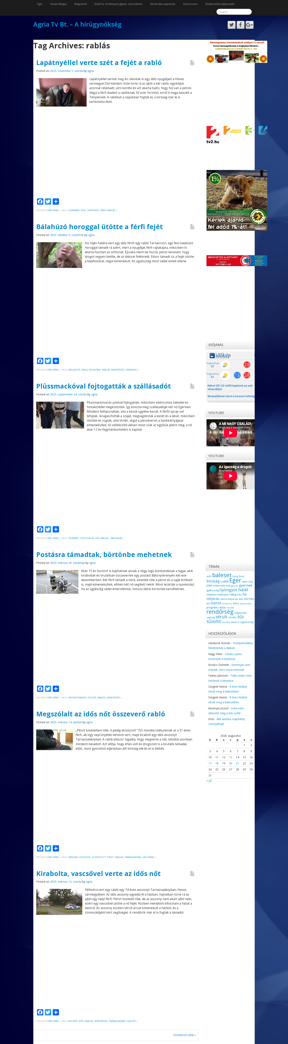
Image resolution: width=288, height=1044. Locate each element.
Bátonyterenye (77, 697)
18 (216, 763)
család (224, 581)
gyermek (245, 585)
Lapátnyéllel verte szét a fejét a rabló (99, 62)
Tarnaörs (131, 369)
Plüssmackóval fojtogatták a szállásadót (103, 385)
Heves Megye (58, 4)
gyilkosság (212, 590)
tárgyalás (116, 538)
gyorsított (99, 857)
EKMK (209, 585)
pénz (103, 210)
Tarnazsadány (132, 857)
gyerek (234, 585)
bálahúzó (74, 369)
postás (92, 697)
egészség (247, 581)
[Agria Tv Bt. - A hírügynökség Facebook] (241, 25)
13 (230, 757)
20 (230, 763)
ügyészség (247, 622)
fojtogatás (87, 538)
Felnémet (73, 538)
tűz (240, 617)
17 (210, 763)
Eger (40, 4)
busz (241, 576)
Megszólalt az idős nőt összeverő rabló (100, 713)
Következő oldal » (184, 1035)
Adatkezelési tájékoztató (220, 4)
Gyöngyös (228, 589)
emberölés (219, 585)
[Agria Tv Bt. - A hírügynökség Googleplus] (250, 25)
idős (83, 210)
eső (228, 585)
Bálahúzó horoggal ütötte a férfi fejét (99, 226)
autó (209, 576)
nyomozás (245, 603)
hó (245, 594)
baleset (222, 575)
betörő (72, 1021)
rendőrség (117, 369)
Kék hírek (53, 210)
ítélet (110, 857)
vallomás (148, 857)
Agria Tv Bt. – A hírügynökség (77, 24)
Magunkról (80, 4)
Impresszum (190, 4)
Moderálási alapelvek (162, 4)
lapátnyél (93, 210)
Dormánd (74, 210)
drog (84, 369)
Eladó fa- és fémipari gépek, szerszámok (118, 4)
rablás (111, 210)
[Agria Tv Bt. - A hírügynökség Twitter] (231, 25)
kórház (249, 599)
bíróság (73, 857)
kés (97, 538)
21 (237, 763)
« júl (209, 780)
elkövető (85, 857)
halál (243, 589)
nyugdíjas (95, 369)
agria (90, 71)
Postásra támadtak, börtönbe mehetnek (104, 554)
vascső (131, 1021)
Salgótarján (240, 612)
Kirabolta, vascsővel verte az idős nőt (98, 873)
